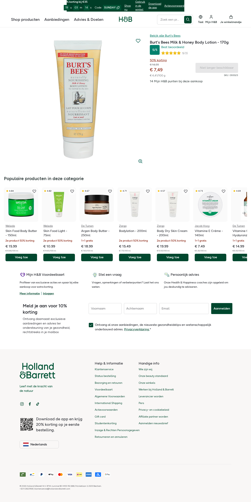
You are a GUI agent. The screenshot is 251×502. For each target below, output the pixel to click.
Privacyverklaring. (137, 329)
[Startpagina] (125, 19)
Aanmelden (222, 308)
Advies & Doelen (88, 19)
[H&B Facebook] (29, 404)
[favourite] (34, 191)
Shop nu (127, 7)
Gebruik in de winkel (140, 5)
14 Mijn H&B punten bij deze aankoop (176, 81)
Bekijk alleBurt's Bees (165, 36)
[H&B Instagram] (22, 404)
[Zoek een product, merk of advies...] (188, 19)
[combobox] (170, 19)
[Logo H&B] (125, 21)
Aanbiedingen (56, 19)
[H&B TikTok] (37, 404)
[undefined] (79, 99)
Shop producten (25, 19)
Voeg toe (21, 257)
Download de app (154, 5)
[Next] (244, 213)
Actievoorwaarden (175, 5)
